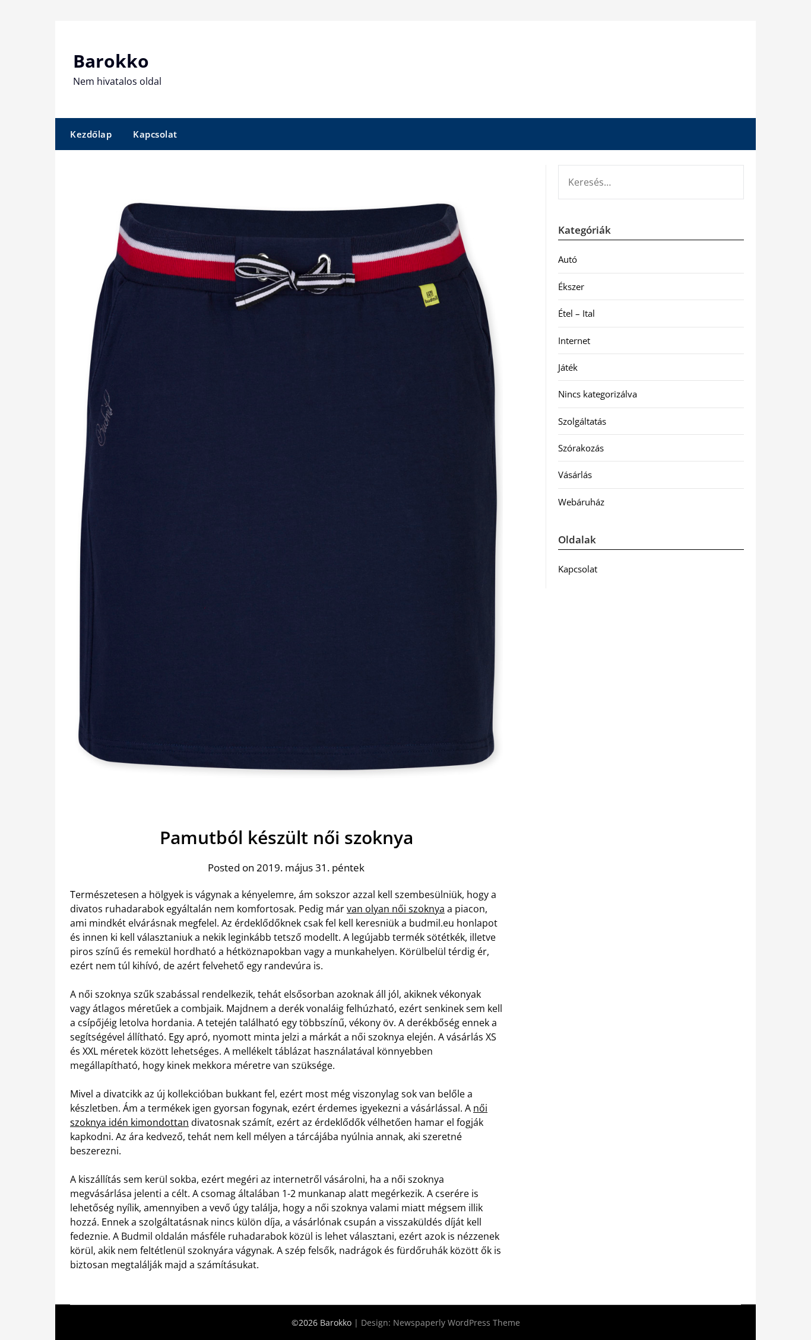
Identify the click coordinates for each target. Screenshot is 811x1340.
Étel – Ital (576, 313)
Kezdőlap (91, 134)
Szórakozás (581, 448)
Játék (568, 367)
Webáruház (581, 502)
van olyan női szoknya (396, 908)
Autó (567, 259)
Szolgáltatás (582, 421)
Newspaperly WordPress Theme (456, 1322)
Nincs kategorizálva (597, 394)
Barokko (111, 61)
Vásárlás (575, 474)
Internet (574, 340)
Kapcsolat (155, 134)
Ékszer (571, 286)
